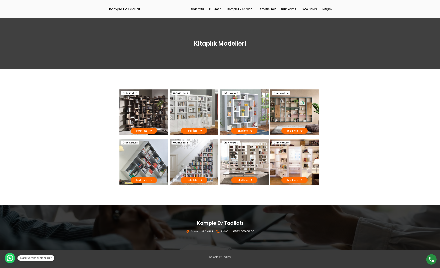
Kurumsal (215, 9)
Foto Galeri (309, 9)
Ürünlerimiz (288, 9)
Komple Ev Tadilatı (125, 9)
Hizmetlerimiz (267, 9)
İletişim (327, 9)
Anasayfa (197, 9)
